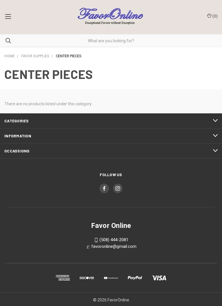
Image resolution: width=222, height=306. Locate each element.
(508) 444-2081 (113, 240)
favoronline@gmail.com (113, 246)
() (215, 16)
